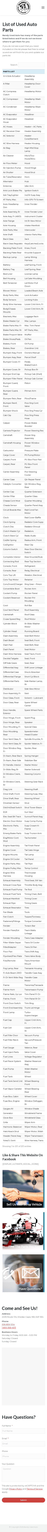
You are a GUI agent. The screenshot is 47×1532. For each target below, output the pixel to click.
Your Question (8, 1464)
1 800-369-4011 (9, 1327)
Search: (14, 65)
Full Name (7, 1426)
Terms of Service (34, 1489)
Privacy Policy (15, 1489)
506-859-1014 (8, 1324)
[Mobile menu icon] (42, 7)
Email (5, 1438)
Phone (5, 1451)
